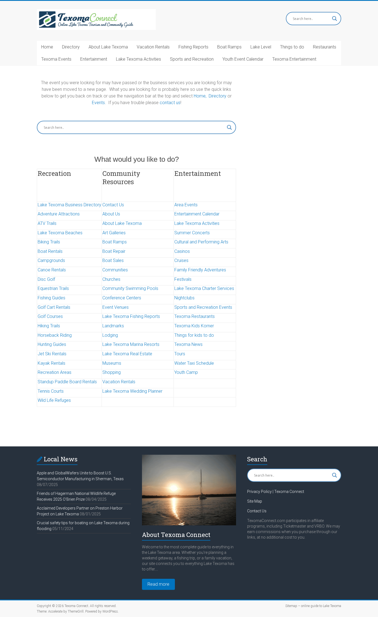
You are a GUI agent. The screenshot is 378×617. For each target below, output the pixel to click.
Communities (115, 269)
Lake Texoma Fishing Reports (131, 316)
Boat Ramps (229, 47)
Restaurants (324, 47)
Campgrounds (51, 260)
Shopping (111, 372)
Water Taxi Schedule (194, 363)
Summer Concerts (192, 232)
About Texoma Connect (176, 535)
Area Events (186, 204)
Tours (179, 353)
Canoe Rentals (52, 269)
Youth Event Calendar (242, 59)
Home (47, 47)
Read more (158, 584)
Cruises (181, 260)
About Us (111, 214)
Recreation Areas (54, 372)
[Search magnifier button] (334, 18)
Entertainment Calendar (196, 214)
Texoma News (188, 344)
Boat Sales (113, 260)
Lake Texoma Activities (138, 59)
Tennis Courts (51, 391)
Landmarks (113, 325)
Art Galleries (114, 232)
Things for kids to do (194, 335)
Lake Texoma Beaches (60, 232)
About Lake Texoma (108, 47)
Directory (71, 47)
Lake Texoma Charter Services (204, 288)
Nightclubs (184, 297)
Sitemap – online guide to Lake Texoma (313, 606)
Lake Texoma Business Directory (69, 204)
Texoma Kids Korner (194, 325)
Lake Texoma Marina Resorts (130, 344)
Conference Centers (121, 297)
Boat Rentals (50, 251)
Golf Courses (50, 316)
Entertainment (93, 59)
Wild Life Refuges (54, 400)
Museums (111, 363)
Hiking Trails (49, 325)
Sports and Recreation (192, 59)
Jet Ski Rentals (52, 353)
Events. (99, 102)
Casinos (182, 251)
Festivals (182, 279)
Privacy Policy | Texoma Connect (275, 491)
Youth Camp (186, 372)
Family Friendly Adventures (200, 269)
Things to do (292, 47)
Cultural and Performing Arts (201, 242)
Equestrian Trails (53, 288)
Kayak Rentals (51, 363)
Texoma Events (56, 59)
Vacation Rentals (153, 47)
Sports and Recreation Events (203, 307)
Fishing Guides (51, 297)
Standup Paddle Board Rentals (67, 381)
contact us (170, 102)
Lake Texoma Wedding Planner (132, 391)
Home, (200, 96)
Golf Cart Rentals (54, 307)
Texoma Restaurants (194, 316)
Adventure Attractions (59, 214)
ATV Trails (47, 223)
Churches (111, 279)
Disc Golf (46, 279)
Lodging (110, 335)
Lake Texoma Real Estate (127, 353)
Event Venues (115, 307)
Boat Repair (113, 251)
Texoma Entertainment (294, 59)
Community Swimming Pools (130, 288)
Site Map (254, 501)
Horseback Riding (55, 335)
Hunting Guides (52, 344)
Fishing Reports (193, 47)
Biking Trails (49, 242)
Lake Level (260, 47)
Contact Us (113, 204)
